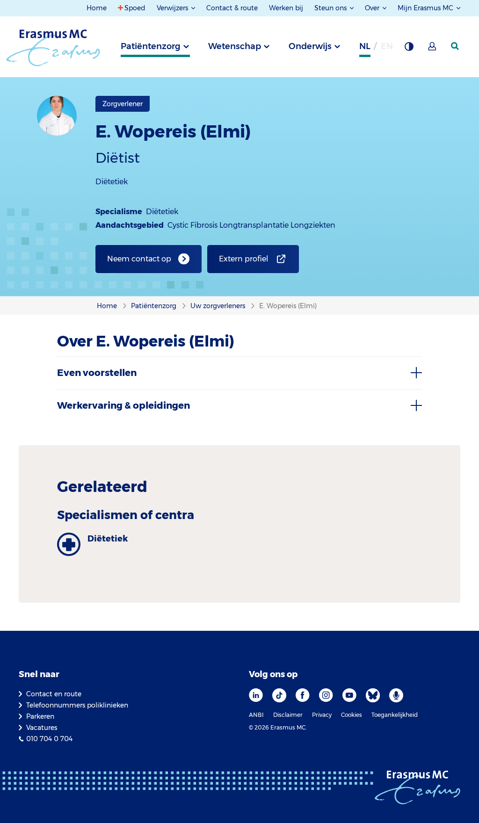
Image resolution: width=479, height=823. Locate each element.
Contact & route (232, 8)
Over (373, 8)
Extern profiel (244, 258)
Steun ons (331, 8)
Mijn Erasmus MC (426, 8)
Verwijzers (173, 8)
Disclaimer (288, 714)
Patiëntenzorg (151, 46)
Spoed (134, 8)
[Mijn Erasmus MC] (432, 49)
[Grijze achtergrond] (409, 49)
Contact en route (53, 694)
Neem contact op (139, 258)
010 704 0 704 (49, 739)
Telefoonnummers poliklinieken (77, 705)
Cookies (351, 714)
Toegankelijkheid (394, 714)
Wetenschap (234, 46)
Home (97, 8)
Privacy (322, 714)
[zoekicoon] (455, 46)
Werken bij (286, 8)
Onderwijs (310, 46)
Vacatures (41, 727)
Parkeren (40, 716)
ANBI (256, 714)
